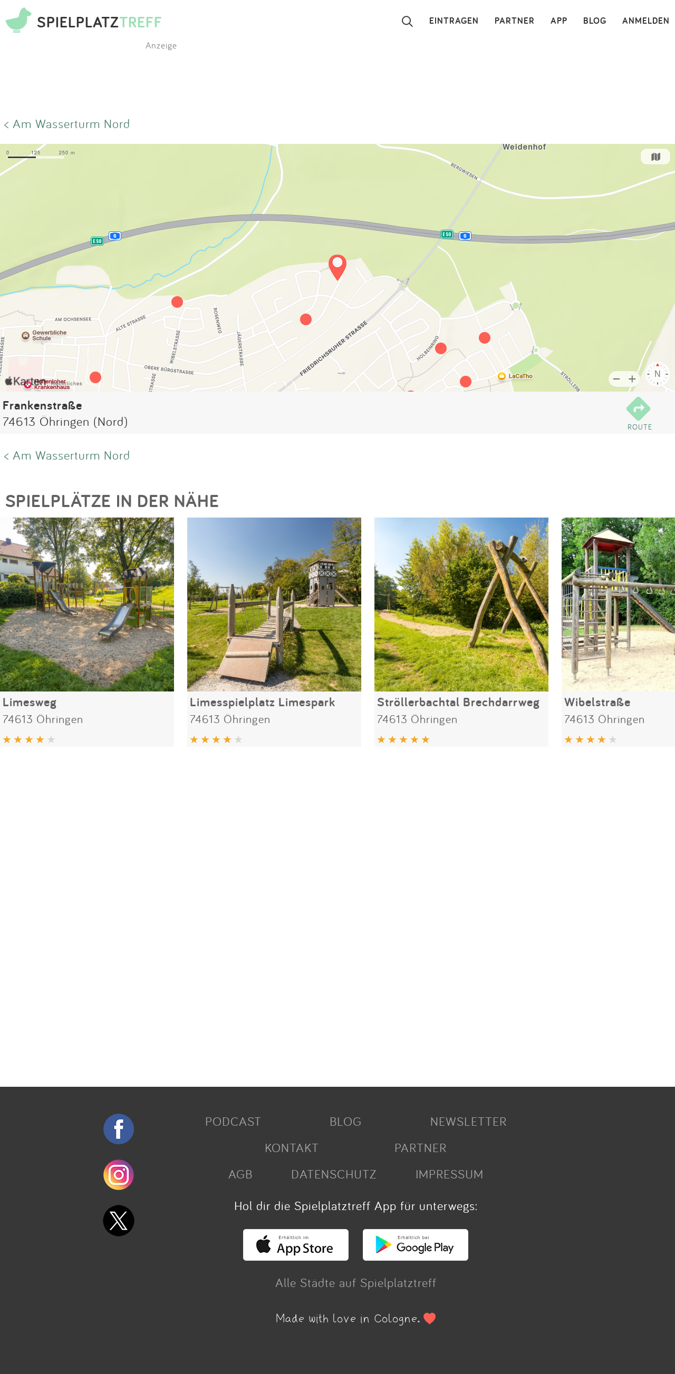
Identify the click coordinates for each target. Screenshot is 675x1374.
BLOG (594, 21)
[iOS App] (296, 1256)
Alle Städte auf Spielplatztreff (356, 1282)
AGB (240, 1174)
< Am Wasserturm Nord (67, 123)
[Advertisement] (316, 913)
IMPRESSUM (450, 1174)
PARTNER (515, 21)
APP (559, 21)
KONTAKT (292, 1147)
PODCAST (233, 1121)
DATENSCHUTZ (334, 1174)
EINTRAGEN (454, 21)
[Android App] (416, 1256)
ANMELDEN (646, 21)
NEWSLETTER (468, 1121)
